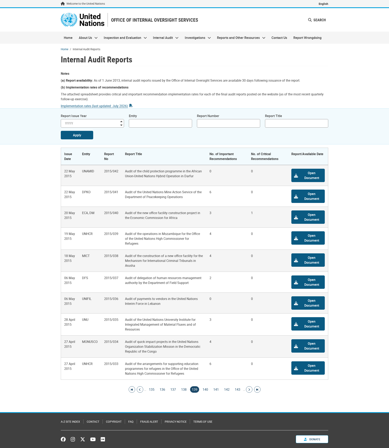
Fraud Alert (149, 421)
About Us (84, 37)
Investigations (193, 37)
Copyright (114, 421)
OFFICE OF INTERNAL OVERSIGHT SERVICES (154, 20)
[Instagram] (73, 439)
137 (173, 389)
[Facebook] (64, 439)
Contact (93, 421)
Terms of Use (202, 421)
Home (68, 37)
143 (237, 389)
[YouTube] (93, 439)
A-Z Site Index (70, 421)
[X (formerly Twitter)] (82, 439)
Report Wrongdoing (307, 37)
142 (226, 389)
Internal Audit (161, 37)
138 (183, 389)
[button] (317, 20)
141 (216, 389)
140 (205, 389)
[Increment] (121, 121)
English (323, 4)
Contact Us (279, 37)
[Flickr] (103, 439)
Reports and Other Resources (237, 37)
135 (151, 389)
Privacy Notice (176, 421)
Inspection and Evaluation (121, 37)
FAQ (131, 421)
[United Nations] (82, 20)
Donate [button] (314, 439)
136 (162, 389)
